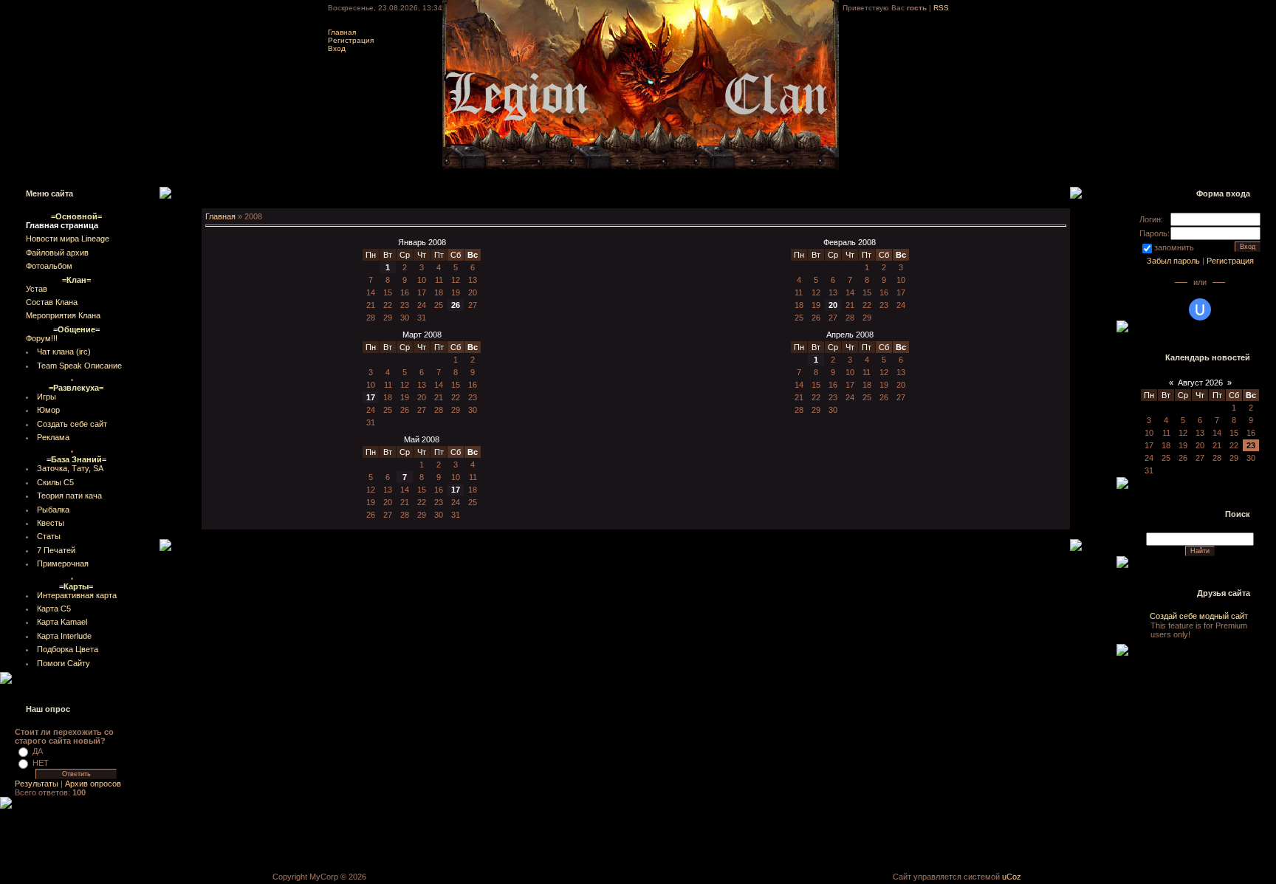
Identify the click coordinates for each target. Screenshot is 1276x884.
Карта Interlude (64, 635)
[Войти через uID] (1200, 309)
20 (833, 305)
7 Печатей (56, 550)
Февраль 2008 (849, 242)
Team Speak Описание (79, 365)
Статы (49, 536)
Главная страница (62, 225)
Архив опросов (93, 783)
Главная (342, 32)
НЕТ (40, 762)
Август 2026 (1200, 382)
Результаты (36, 783)
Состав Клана (52, 302)
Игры (46, 396)
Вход (337, 48)
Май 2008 (421, 439)
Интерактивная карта (77, 595)
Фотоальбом (49, 265)
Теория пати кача (69, 495)
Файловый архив (57, 252)
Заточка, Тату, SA (70, 468)
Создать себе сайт (72, 423)
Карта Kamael (62, 621)
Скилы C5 (55, 482)
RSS (941, 8)
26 (455, 305)
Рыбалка (53, 509)
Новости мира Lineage (67, 238)
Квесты (50, 522)
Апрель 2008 (850, 334)
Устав (36, 288)
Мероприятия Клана (63, 315)
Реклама (53, 437)
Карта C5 (54, 608)
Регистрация (351, 40)
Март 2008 (422, 334)
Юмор (48, 409)
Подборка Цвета (67, 649)
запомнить (1174, 247)
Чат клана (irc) (64, 351)
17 (370, 397)
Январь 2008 (422, 242)
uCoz (1011, 876)
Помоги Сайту (63, 663)
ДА (37, 751)
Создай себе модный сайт (1199, 625)
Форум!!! (42, 338)
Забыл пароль (1173, 260)
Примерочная (63, 563)
